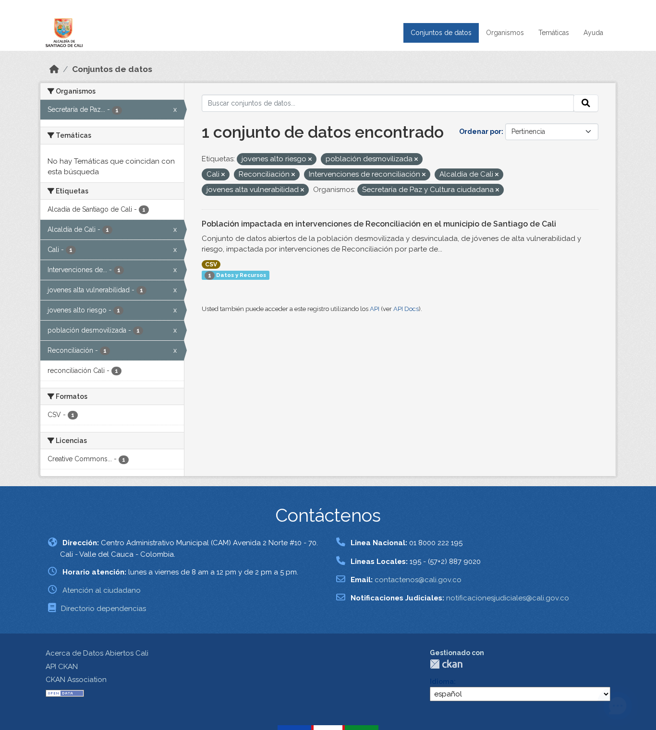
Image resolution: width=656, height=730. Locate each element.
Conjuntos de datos (441, 32)
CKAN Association (76, 679)
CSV (211, 264)
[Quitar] (310, 159)
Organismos (505, 32)
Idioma (442, 681)
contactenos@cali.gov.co (418, 579)
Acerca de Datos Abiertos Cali (97, 653)
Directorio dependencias (103, 608)
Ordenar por (480, 131)
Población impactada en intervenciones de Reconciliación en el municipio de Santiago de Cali (379, 223)
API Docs (406, 308)
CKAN (446, 664)
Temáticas (553, 32)
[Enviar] (585, 103)
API (374, 308)
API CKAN (62, 666)
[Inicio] (54, 69)
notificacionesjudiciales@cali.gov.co (507, 598)
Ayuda (593, 32)
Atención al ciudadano (101, 590)
